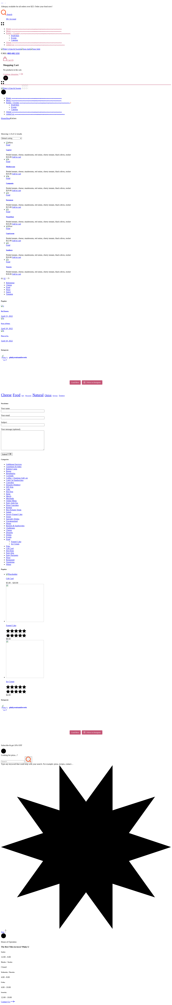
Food (8, 145)
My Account (11, 19)
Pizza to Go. (5, 336)
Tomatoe (9, 294)
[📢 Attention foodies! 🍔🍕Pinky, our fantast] (149, 371)
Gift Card (10, 578)
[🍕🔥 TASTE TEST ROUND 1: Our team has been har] (107, 368)
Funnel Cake (11, 625)
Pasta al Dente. (5, 323)
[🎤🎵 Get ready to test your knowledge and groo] (22, 374)
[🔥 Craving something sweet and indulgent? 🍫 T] (64, 374)
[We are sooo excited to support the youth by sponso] (22, 368)
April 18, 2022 (7, 328)
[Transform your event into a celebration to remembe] (64, 377)
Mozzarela (28, 395)
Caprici (8, 150)
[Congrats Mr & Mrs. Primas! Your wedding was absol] (107, 374)
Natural (38, 395)
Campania (9, 183)
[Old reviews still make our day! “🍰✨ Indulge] (149, 368)
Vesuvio (9, 267)
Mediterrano (10, 167)
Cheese (9, 285)
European (9, 200)
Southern (9, 250)
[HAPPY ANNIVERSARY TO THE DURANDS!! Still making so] (149, 377)
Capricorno (10, 233)
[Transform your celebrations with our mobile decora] (107, 377)
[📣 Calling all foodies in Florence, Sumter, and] (107, 371)
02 (5, 278)
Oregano (55, 395)
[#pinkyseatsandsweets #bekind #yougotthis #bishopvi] (22, 364)
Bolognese (10, 283)
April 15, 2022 (7, 316)
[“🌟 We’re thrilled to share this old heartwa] (64, 371)
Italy (23, 395)
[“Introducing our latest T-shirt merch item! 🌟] (107, 364)
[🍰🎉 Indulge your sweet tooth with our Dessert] (64, 368)
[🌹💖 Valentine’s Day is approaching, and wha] (149, 374)
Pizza (8, 290)
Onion (48, 395)
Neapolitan (10, 217)
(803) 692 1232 (13, 53)
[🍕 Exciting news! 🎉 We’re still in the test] (149, 364)
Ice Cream (10, 681)
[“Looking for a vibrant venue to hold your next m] (64, 364)
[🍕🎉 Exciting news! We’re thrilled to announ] (22, 371)
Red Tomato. (5, 311)
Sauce (8, 292)
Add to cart (16, 157)
